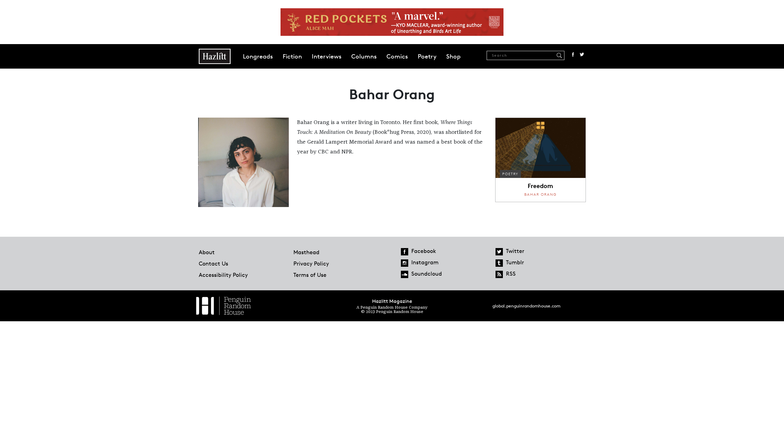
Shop (453, 56)
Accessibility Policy (223, 274)
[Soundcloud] (404, 274)
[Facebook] (404, 251)
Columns (364, 56)
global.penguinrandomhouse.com (526, 305)
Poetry (427, 56)
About (207, 252)
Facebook (573, 54)
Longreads (258, 56)
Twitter (582, 54)
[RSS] (499, 274)
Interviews (326, 56)
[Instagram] (404, 263)
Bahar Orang (540, 194)
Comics (397, 56)
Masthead (306, 252)
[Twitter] (499, 251)
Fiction (292, 56)
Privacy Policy (311, 263)
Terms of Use (309, 274)
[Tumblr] (499, 263)
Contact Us (213, 263)
